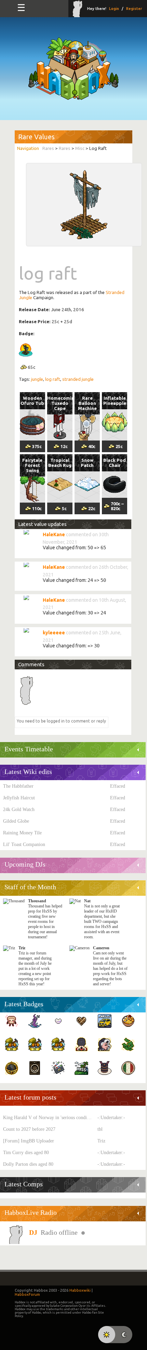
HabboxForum (27, 1294)
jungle (37, 379)
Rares (48, 148)
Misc (79, 148)
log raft (52, 379)
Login (114, 9)
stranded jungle (78, 379)
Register (134, 9)
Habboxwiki (80, 1290)
